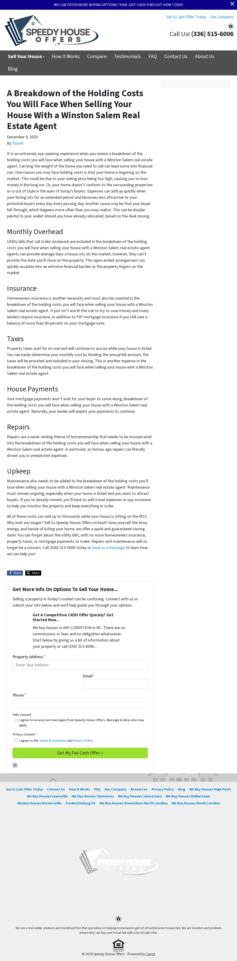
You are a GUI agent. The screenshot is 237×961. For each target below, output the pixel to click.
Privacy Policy (83, 740)
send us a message (108, 548)
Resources (139, 789)
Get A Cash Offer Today (186, 17)
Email (89, 676)
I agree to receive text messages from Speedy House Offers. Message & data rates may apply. (81, 723)
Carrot (150, 954)
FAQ (152, 56)
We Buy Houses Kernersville (39, 803)
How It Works (66, 56)
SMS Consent (21, 714)
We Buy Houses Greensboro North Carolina (134, 803)
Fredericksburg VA (80, 803)
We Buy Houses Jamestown (140, 796)
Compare (97, 56)
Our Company (222, 17)
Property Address (28, 657)
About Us (204, 56)
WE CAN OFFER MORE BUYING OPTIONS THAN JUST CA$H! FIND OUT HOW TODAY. (118, 4)
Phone (19, 695)
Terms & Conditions (53, 740)
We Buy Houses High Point (210, 789)
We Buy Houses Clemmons (93, 796)
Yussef (17, 143)
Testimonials (127, 56)
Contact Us (175, 56)
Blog (13, 69)
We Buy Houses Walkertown (188, 796)
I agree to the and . (56, 740)
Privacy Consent (24, 734)
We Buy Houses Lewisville (47, 796)
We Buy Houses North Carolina (196, 803)
